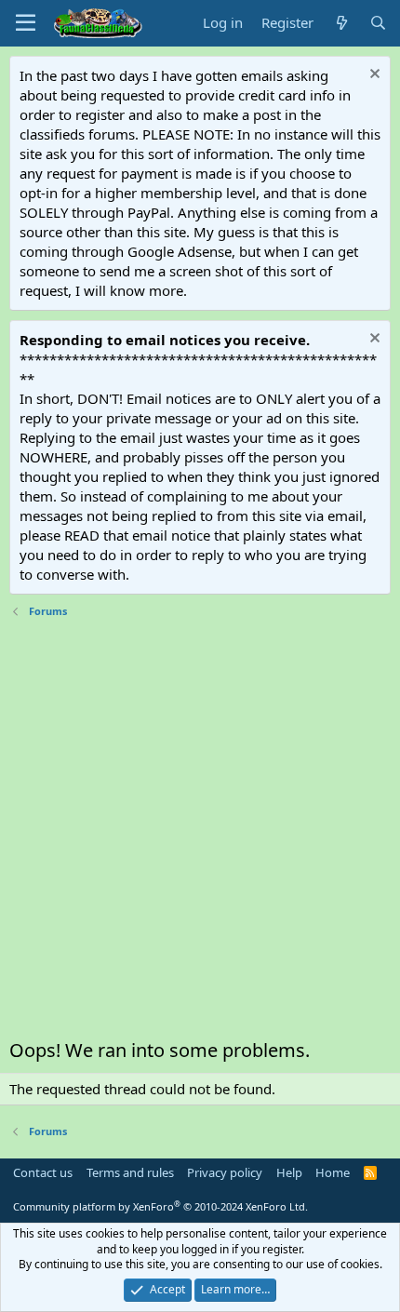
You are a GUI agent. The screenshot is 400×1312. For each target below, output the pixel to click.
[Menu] (25, 23)
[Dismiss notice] (372, 76)
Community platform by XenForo (160, 1206)
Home (332, 1172)
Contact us (43, 1172)
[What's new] (341, 23)
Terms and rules (130, 1172)
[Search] (378, 23)
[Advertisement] (200, 833)
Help (289, 1172)
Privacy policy (224, 1172)
